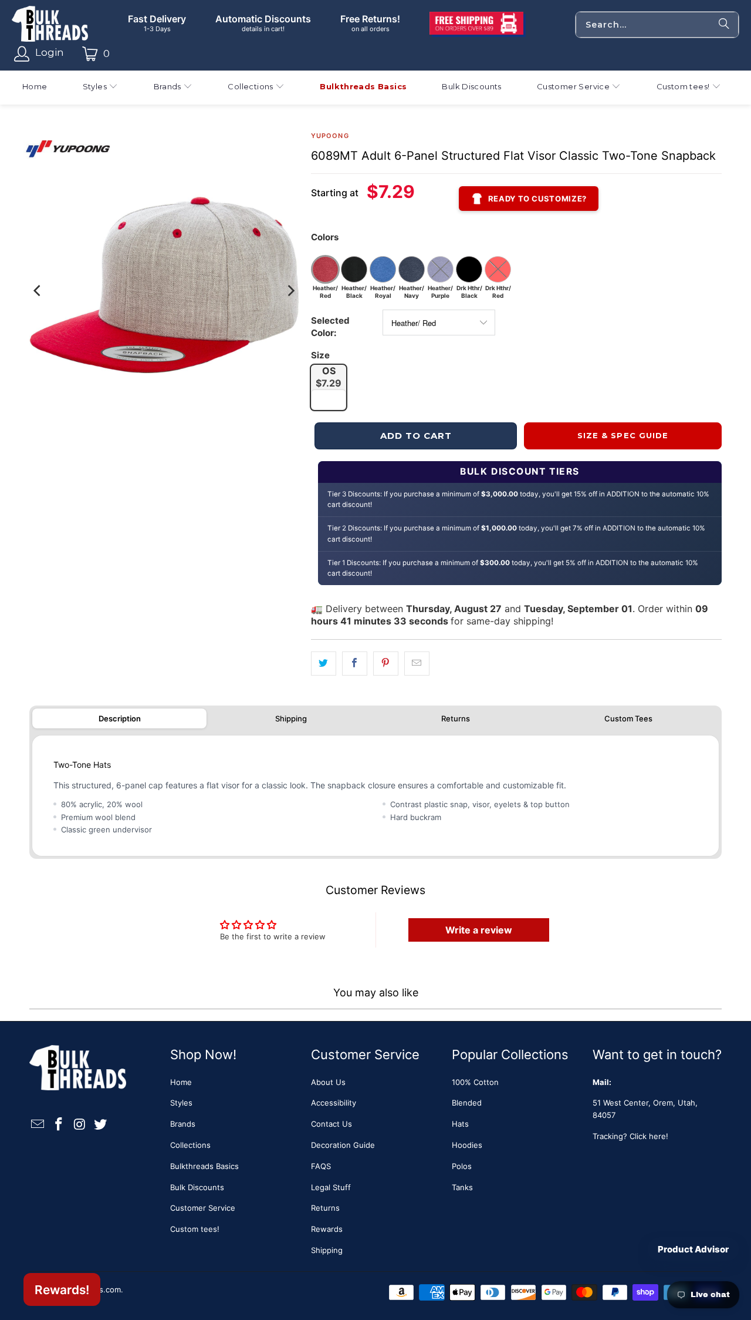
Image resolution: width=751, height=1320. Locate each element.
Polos (462, 1166)
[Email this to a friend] (416, 663)
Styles (181, 1102)
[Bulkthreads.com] (50, 24)
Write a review (478, 930)
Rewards (327, 1229)
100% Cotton (475, 1082)
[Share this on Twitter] (323, 663)
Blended (467, 1102)
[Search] (724, 25)
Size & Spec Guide (622, 435)
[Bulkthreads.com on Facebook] (59, 1124)
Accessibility (333, 1102)
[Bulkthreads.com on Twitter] (101, 1124)
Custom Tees (628, 718)
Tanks (462, 1187)
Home (181, 1082)
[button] (100, 88)
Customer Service (202, 1207)
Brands (182, 1123)
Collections (190, 1145)
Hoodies (467, 1145)
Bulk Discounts (197, 1187)
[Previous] (38, 291)
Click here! (649, 1136)
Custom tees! (194, 1229)
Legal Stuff (331, 1187)
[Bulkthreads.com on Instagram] (80, 1124)
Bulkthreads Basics (204, 1166)
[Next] (290, 291)
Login (49, 52)
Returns (455, 718)
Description (120, 718)
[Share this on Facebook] (354, 663)
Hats (460, 1123)
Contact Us (331, 1123)
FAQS (321, 1166)
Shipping (291, 718)
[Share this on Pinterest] (385, 663)
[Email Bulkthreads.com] (38, 1124)
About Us (328, 1082)
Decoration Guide (343, 1145)
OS (328, 377)
